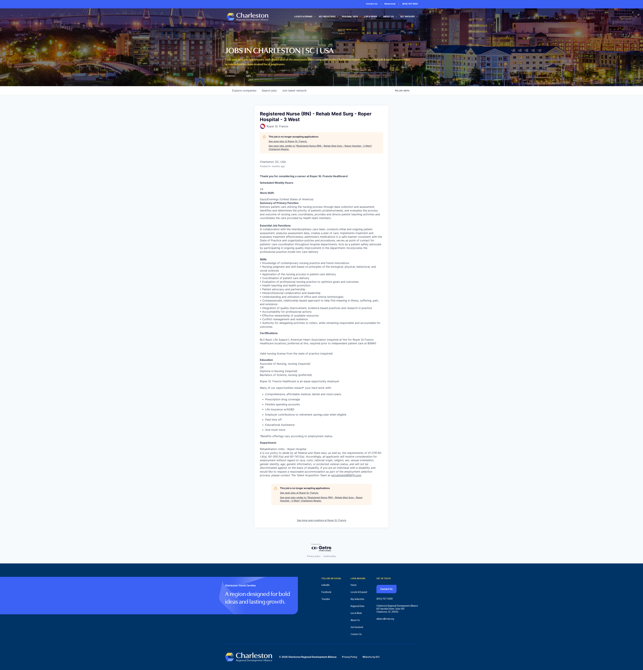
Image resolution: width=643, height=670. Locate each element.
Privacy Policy (349, 657)
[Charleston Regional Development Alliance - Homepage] (247, 16)
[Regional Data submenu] (360, 16)
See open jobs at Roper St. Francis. (288, 141)
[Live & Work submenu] (379, 16)
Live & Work (370, 16)
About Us (388, 16)
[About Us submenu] (396, 16)
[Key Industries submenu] (338, 16)
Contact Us (372, 4)
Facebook (326, 592)
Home (353, 585)
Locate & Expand (303, 16)
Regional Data (350, 16)
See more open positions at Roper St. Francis (321, 520)
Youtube (326, 599)
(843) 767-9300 (410, 4)
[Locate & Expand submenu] (314, 16)
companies (244, 90)
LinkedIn (326, 585)
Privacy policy (313, 556)
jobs (269, 90)
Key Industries (327, 16)
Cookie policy (329, 556)
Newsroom (389, 4)
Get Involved (407, 16)
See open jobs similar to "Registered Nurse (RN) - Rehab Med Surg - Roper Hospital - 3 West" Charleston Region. (320, 147)
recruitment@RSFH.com (346, 475)
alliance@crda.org (385, 618)
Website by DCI (371, 657)
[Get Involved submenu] (417, 16)
